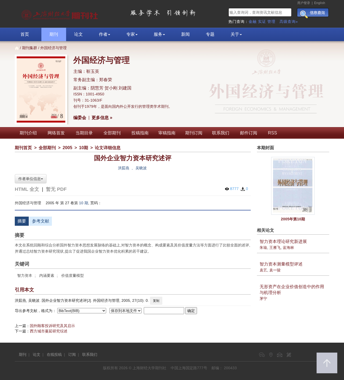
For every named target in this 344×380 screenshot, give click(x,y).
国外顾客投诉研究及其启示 (52, 326)
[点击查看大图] (293, 186)
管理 (271, 21)
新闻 (185, 34)
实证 (262, 21)
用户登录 (303, 3)
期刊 (53, 34)
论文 (78, 34)
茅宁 (263, 298)
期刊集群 (29, 48)
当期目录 (84, 133)
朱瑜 (263, 247)
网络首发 (56, 133)
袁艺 (263, 270)
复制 (156, 301)
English (319, 3)
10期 (83, 147)
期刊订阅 (193, 133)
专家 (130, 34)
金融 (253, 21)
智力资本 (24, 275)
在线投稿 (54, 354)
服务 (158, 34)
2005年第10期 (293, 219)
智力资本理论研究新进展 (283, 241)
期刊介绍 (28, 133)
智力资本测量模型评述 (281, 264)
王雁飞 (275, 247)
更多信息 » (102, 117)
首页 (24, 34)
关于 (235, 34)
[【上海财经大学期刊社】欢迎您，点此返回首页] (60, 13)
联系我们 (220, 133)
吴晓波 (141, 168)
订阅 (72, 354)
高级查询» (289, 21)
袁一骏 (275, 270)
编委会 (79, 117)
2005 (67, 147)
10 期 (83, 203)
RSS (272, 133)
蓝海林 (288, 247)
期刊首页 (23, 147)
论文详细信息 (108, 147)
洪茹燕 (123, 168)
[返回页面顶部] (327, 363)
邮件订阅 (248, 133)
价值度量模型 (72, 275)
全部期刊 (112, 133)
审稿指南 (166, 133)
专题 (210, 34)
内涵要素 (46, 275)
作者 (103, 34)
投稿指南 (140, 133)
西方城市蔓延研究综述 (48, 331)
